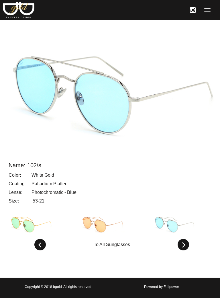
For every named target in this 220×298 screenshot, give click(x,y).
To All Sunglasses (112, 244)
